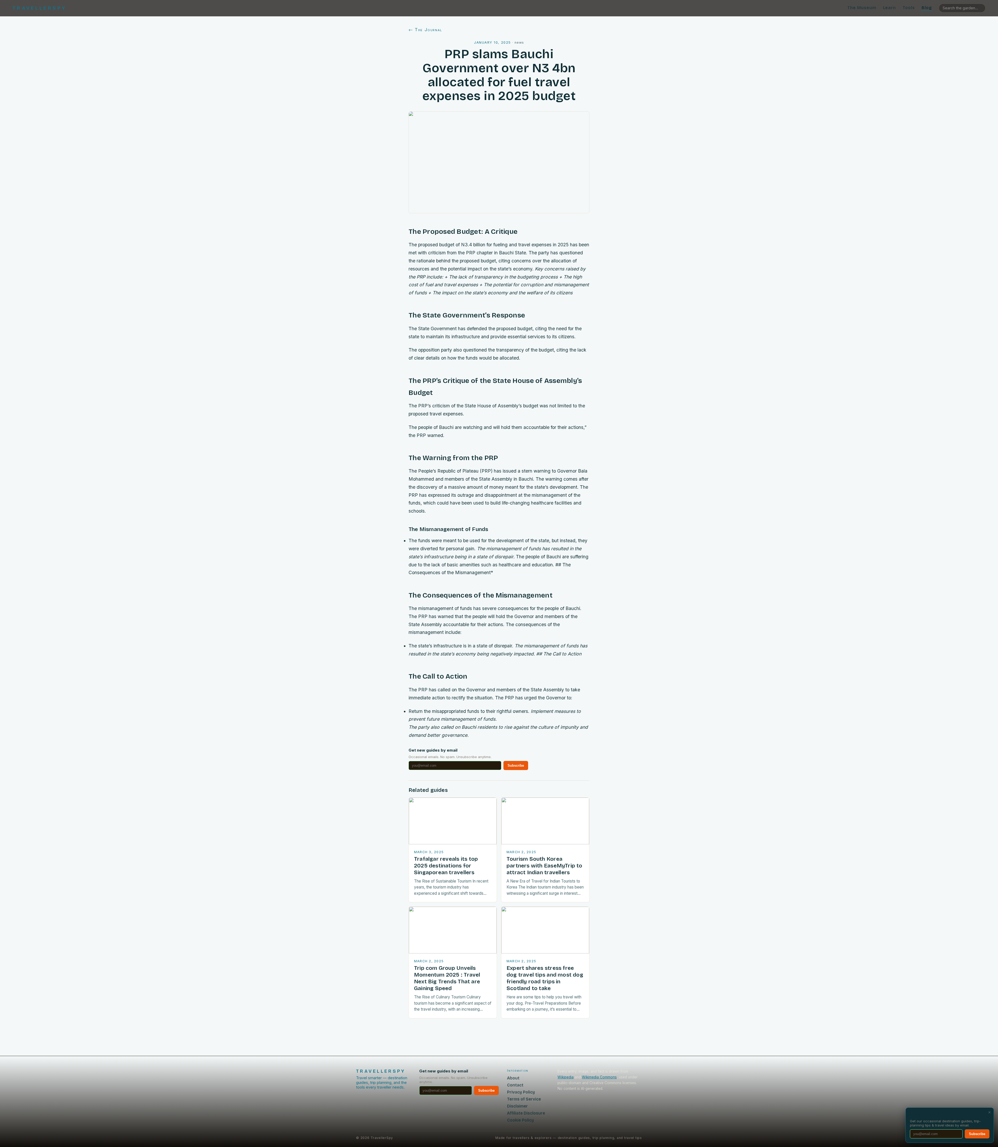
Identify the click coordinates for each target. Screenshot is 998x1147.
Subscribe (516, 765)
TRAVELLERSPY (39, 8)
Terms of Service (524, 1099)
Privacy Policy (521, 1092)
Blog (927, 7)
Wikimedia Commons (599, 1077)
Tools (909, 7)
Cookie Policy (520, 1120)
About (513, 1078)
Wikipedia (565, 1077)
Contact (515, 1085)
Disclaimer (517, 1106)
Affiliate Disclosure (526, 1113)
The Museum (861, 7)
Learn (889, 7)
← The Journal (425, 29)
